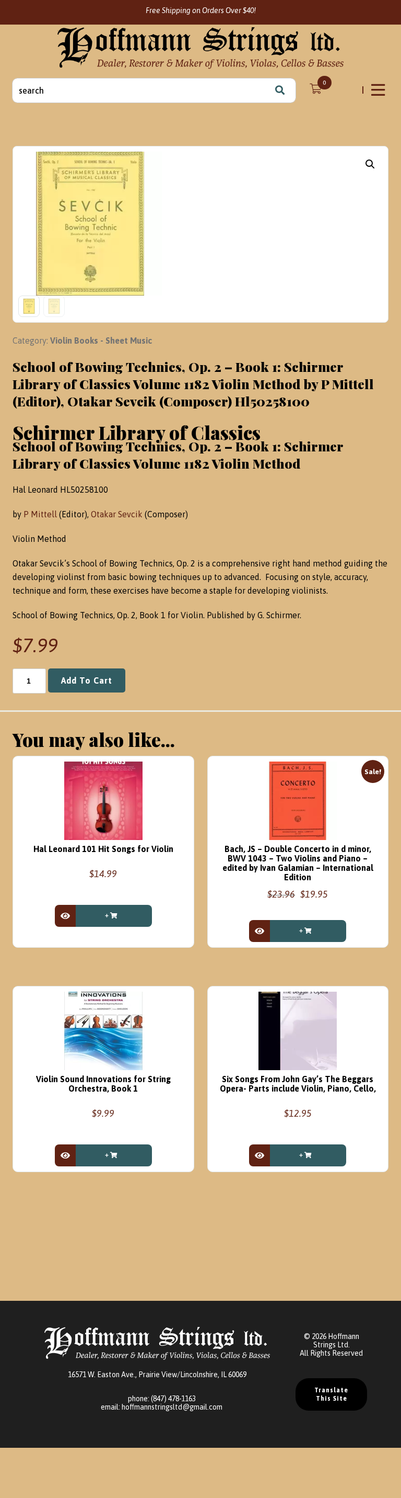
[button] (370, 164)
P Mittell (40, 514)
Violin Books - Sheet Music (101, 340)
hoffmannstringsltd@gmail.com (172, 1407)
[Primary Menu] (379, 90)
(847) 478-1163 (173, 1398)
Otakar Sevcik (117, 514)
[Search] (280, 90)
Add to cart (86, 680)
